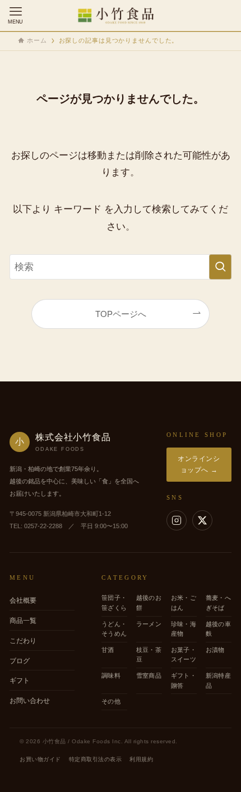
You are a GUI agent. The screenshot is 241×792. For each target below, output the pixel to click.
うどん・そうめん (114, 629)
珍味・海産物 (183, 629)
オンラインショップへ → (199, 464)
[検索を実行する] (220, 266)
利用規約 (141, 759)
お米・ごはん (183, 602)
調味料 (111, 675)
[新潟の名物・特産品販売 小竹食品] (120, 15)
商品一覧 (23, 621)
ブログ (20, 661)
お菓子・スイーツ (183, 654)
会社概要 (23, 600)
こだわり (23, 641)
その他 (111, 701)
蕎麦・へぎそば (218, 602)
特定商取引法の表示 (95, 759)
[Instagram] (176, 520)
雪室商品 (148, 675)
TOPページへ (120, 314)
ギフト (20, 680)
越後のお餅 (148, 602)
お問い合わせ (30, 701)
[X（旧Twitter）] (202, 520)
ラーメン (148, 624)
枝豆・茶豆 (148, 654)
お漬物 (215, 649)
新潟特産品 (218, 680)
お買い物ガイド (40, 759)
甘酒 (107, 649)
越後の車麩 (218, 629)
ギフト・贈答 (183, 680)
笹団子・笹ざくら (114, 602)
